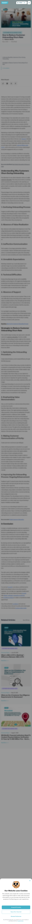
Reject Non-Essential (16, 911)
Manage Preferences (16, 916)
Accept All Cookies (16, 907)
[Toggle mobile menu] (29, 2)
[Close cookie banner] (30, 881)
